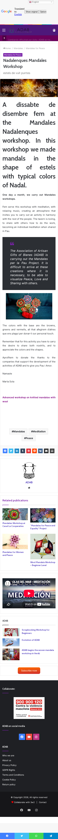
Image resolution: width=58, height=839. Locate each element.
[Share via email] (46, 451)
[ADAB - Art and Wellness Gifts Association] (20, 30)
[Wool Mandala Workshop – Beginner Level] (43, 546)
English (35, 2)
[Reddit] (34, 451)
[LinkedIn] (17, 451)
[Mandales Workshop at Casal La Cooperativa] (15, 514)
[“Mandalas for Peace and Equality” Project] (43, 515)
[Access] (54, 31)
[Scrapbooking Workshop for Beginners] (10, 632)
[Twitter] (11, 451)
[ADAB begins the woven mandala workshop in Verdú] (10, 654)
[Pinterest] (28, 451)
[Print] (52, 451)
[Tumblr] (22, 451)
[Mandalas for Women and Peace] (15, 541)
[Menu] (3, 31)
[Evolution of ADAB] (10, 642)
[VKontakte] (40, 451)
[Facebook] (5, 451)
